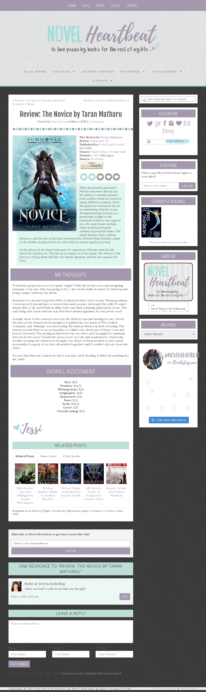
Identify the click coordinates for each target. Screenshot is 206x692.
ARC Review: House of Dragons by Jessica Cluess (93, 493)
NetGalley (97, 159)
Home (72, 5)
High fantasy (73, 510)
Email (57, 648)
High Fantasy (99, 152)
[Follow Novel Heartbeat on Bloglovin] (178, 141)
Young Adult (118, 152)
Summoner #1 (99, 141)
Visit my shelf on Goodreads (168, 242)
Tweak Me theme (164, 688)
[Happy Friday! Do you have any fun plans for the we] (188, 382)
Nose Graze (189, 688)
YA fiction (108, 510)
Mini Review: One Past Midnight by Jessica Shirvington (25, 495)
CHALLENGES (166, 71)
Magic (85, 510)
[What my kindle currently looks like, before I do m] (188, 408)
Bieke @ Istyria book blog (45, 583)
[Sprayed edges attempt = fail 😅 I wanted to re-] (161, 408)
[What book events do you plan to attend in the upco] (148, 395)
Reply (125, 597)
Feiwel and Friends (111, 144)
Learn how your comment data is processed (91, 673)
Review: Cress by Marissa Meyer (105, 100)
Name (13, 648)
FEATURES (131, 71)
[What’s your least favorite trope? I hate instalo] (174, 395)
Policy (115, 5)
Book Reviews (33, 510)
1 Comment (96, 121)
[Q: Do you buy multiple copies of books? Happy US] (161, 382)
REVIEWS (63, 71)
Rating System (97, 71)
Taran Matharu (112, 137)
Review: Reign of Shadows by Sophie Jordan (70, 491)
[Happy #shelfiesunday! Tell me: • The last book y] (161, 395)
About (100, 5)
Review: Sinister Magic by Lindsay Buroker (48, 493)
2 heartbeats (58, 510)
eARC (95, 155)
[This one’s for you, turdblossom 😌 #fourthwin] (188, 395)
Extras (102, 80)
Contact (132, 5)
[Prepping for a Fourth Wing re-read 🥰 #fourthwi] (148, 408)
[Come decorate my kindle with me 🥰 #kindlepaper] (174, 408)
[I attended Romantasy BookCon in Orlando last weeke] (148, 382)
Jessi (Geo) (59, 121)
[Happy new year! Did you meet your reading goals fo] (174, 382)
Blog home (35, 71)
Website (101, 648)
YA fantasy (96, 510)
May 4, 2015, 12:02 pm (25, 596)
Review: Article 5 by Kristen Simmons (117, 491)
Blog (86, 5)
